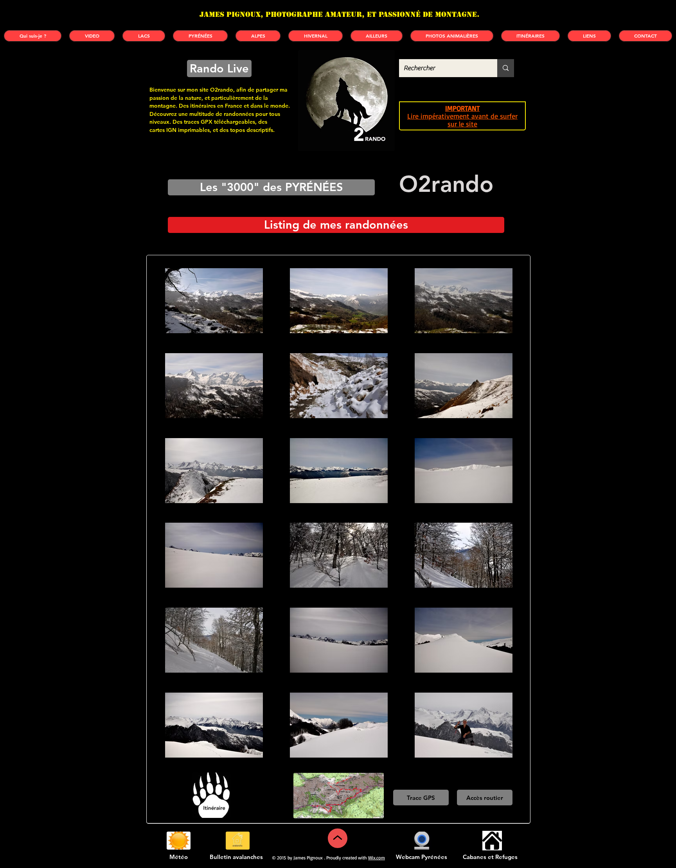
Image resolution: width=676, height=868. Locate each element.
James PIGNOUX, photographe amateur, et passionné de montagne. (340, 14)
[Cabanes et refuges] (492, 840)
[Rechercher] (505, 68)
